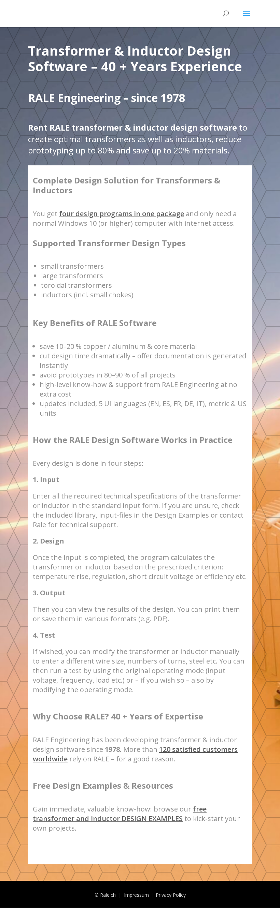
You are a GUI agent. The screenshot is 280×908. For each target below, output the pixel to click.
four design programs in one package (121, 213)
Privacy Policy (171, 895)
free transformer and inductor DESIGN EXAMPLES (120, 813)
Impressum (137, 895)
